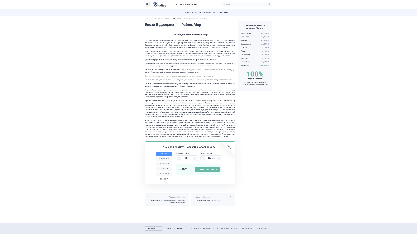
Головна (148, 19)
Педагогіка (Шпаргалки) (173, 19)
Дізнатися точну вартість (207, 169)
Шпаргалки (157, 19)
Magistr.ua (224, 12)
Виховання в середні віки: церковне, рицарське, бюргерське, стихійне (168, 201)
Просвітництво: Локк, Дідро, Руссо (207, 200)
